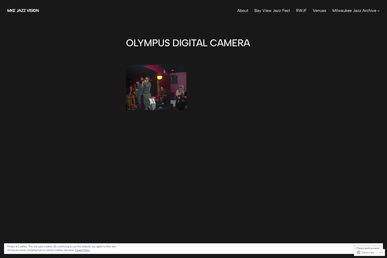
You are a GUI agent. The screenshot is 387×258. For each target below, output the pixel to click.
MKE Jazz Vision (23, 10)
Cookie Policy (82, 250)
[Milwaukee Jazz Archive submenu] (378, 10)
